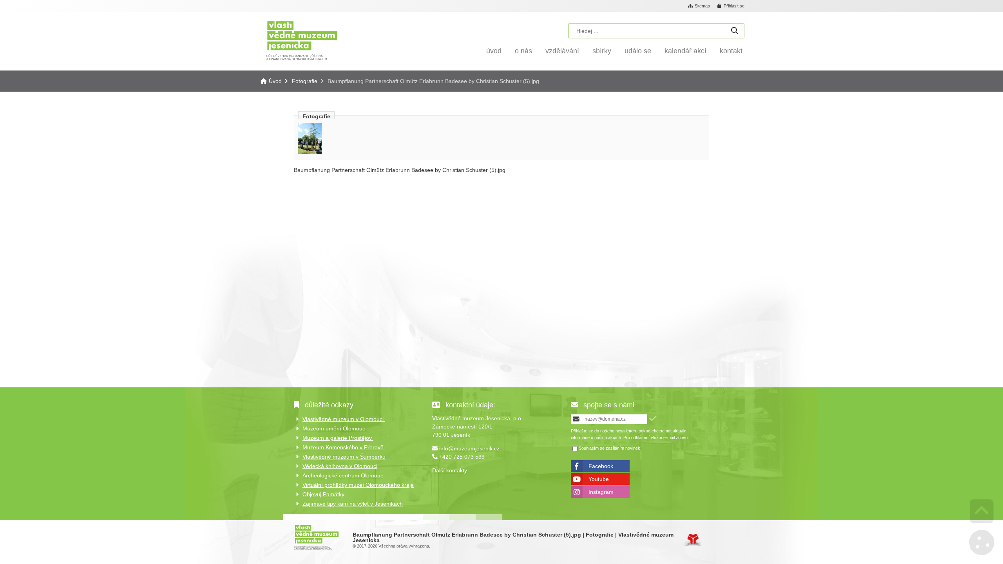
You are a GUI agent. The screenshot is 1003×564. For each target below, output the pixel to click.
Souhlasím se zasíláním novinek (609, 448)
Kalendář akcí (685, 51)
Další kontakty (449, 470)
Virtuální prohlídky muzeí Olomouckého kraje (358, 485)
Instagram (601, 492)
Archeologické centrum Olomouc (342, 475)
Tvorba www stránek (692, 540)
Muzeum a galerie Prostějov (337, 438)
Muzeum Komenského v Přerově (343, 447)
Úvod (302, 40)
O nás (523, 51)
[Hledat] (734, 31)
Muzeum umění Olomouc (334, 428)
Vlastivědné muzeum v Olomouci (343, 419)
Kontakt (731, 51)
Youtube (598, 479)
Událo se (638, 51)
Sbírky (601, 51)
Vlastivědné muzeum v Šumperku (344, 457)
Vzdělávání (562, 51)
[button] (731, 6)
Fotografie (304, 81)
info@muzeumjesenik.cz (469, 448)
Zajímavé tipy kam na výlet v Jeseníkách (352, 504)
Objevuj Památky (323, 494)
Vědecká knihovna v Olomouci (339, 466)
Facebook (600, 466)
